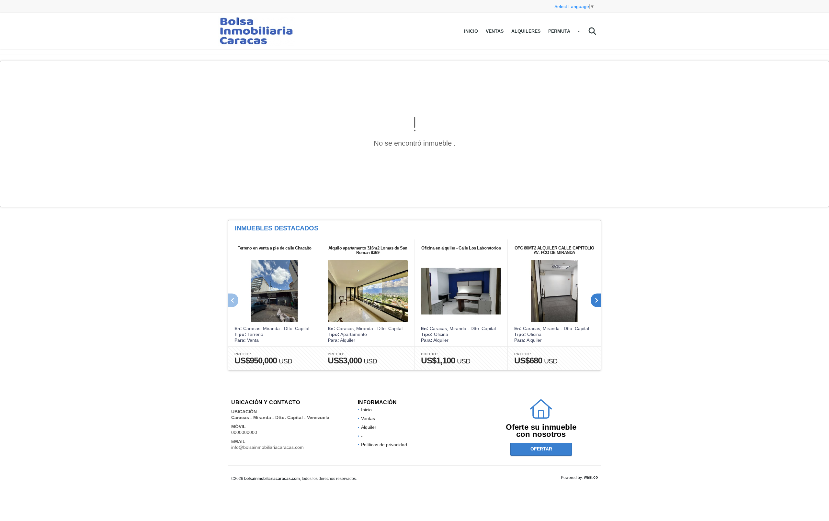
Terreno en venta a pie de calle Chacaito (274, 248)
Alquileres (525, 31)
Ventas (495, 31)
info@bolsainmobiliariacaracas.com (267, 447)
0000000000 (244, 432)
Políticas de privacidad (384, 444)
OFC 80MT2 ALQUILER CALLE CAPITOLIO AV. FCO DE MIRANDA (554, 250)
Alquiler (368, 427)
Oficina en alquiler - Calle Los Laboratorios (461, 248)
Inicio (471, 31)
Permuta (559, 31)
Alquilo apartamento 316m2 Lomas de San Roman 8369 (367, 250)
